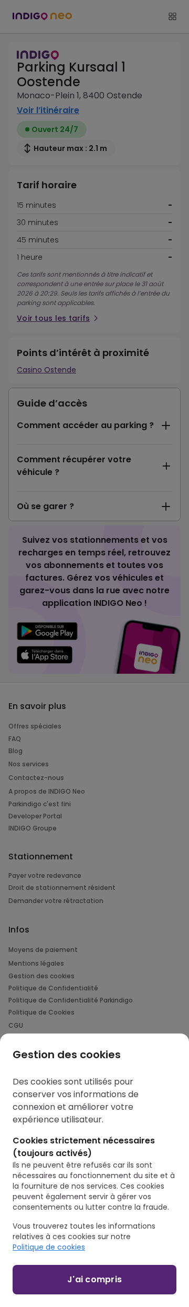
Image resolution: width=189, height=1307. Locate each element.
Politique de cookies (49, 1247)
